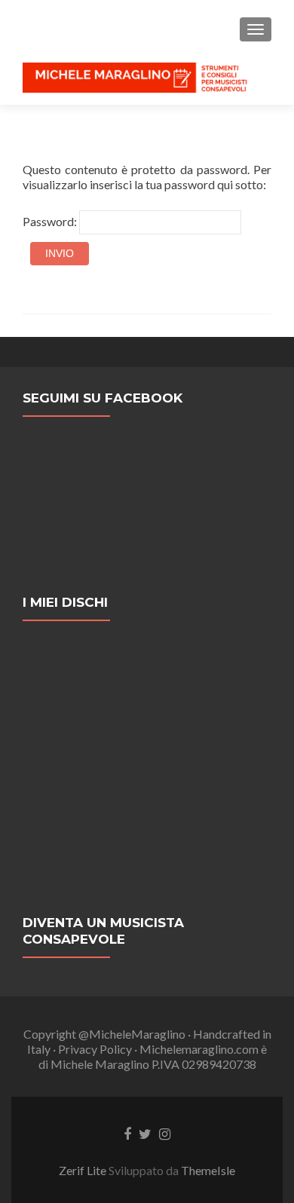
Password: (51, 221)
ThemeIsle (208, 1170)
